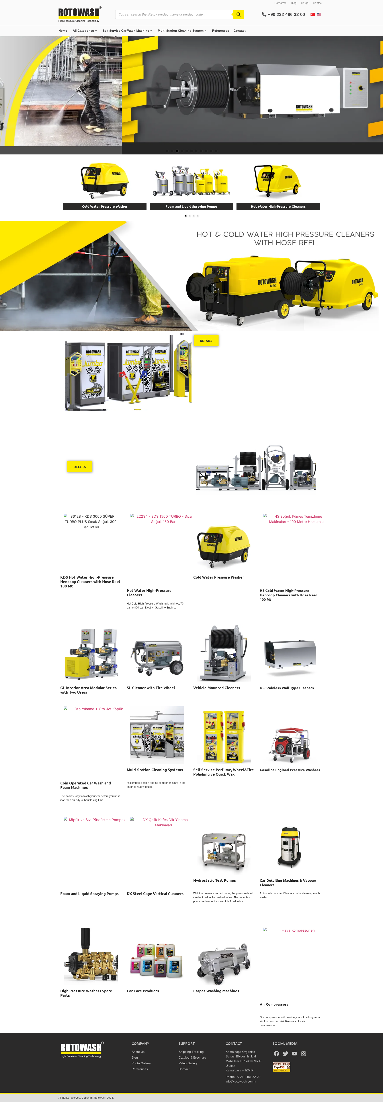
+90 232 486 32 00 (285, 14)
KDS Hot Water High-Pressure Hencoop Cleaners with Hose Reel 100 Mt (90, 581)
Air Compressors (274, 1004)
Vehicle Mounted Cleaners (216, 687)
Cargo (305, 3)
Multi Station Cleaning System (180, 30)
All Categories (83, 30)
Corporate (280, 3)
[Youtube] (295, 1053)
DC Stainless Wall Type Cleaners (287, 687)
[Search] (238, 14)
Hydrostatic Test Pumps (214, 880)
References (220, 30)
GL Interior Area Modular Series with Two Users (88, 689)
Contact (317, 3)
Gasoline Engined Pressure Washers (290, 769)
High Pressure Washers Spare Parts (86, 993)
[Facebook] (277, 1053)
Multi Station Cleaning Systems (155, 769)
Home (63, 30)
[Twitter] (286, 1053)
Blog (294, 3)
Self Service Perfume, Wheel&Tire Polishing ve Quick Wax (223, 771)
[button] (167, 151)
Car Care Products (143, 991)
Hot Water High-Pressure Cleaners (278, 206)
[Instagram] (304, 1053)
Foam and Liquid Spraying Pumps (191, 206)
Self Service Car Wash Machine (126, 30)
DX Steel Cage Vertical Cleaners (155, 893)
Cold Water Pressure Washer (104, 206)
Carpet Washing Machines (216, 991)
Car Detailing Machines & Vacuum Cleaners (288, 882)
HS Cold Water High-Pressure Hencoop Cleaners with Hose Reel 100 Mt (288, 595)
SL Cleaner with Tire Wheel (151, 687)
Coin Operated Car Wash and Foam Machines (85, 785)
